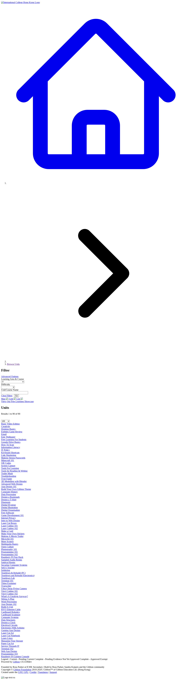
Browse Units (13, 364)
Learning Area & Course (12, 379)
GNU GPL (23, 672)
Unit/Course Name (9, 390)
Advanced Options (9, 376)
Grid (11, 399)
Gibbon (16, 662)
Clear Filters (6, 395)
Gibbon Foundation (22, 669)
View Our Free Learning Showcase (17, 401)
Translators (43, 672)
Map (3, 399)
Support (53, 672)
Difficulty (5, 384)
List (19, 399)
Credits (33, 672)
